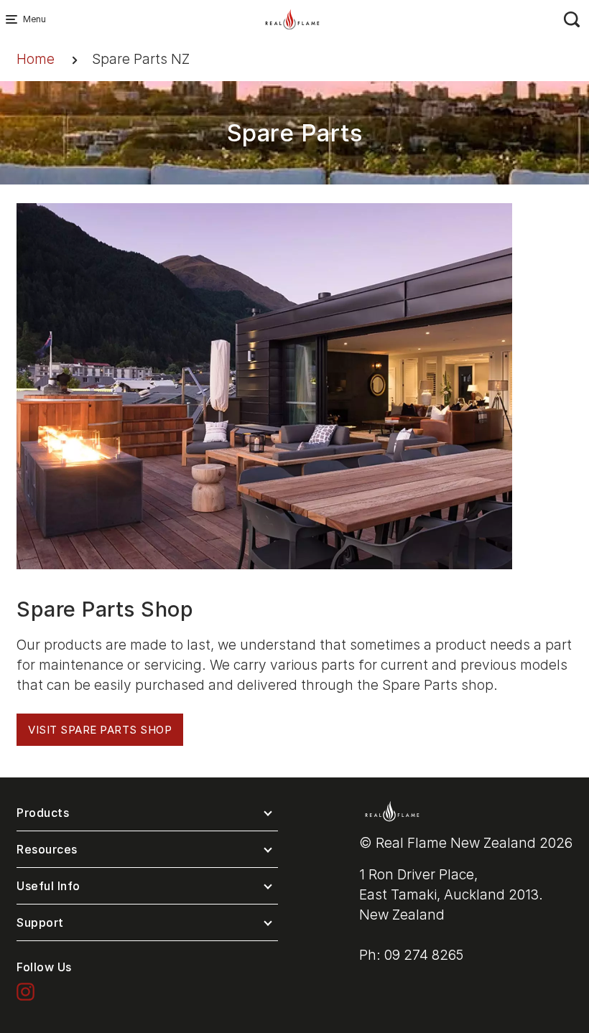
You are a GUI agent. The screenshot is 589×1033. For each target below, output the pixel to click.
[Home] (292, 18)
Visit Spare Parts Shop (100, 730)
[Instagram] (25, 991)
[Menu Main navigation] (14, 19)
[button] (147, 815)
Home (36, 59)
